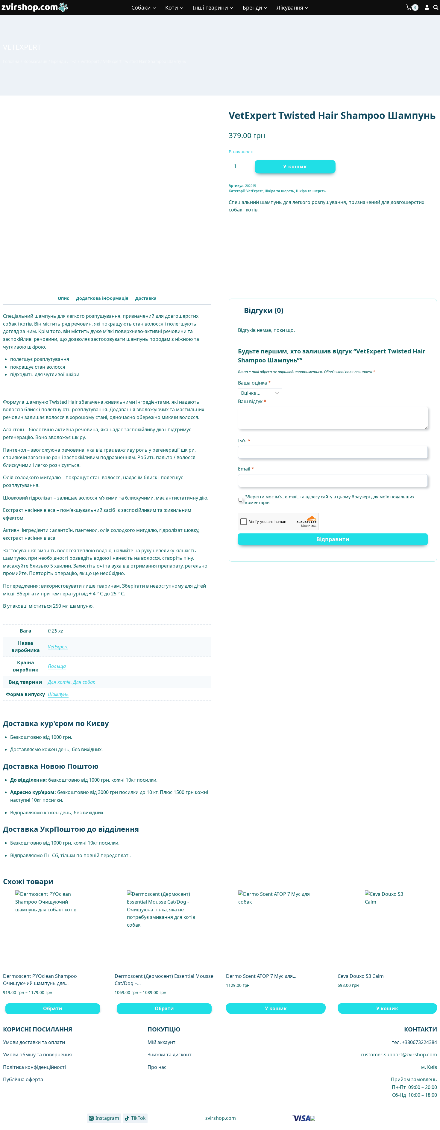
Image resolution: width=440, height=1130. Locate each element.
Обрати (52, 1008)
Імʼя (244, 441)
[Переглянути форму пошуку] (436, 7)
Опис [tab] (63, 298)
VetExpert (22, 47)
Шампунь (58, 694)
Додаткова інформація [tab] (102, 298)
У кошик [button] (276, 1008)
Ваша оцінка (254, 383)
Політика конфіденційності (34, 1067)
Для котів (59, 682)
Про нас (157, 1067)
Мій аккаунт (161, 1042)
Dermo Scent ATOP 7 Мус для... (261, 976)
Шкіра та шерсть (279, 191)
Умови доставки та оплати (34, 1042)
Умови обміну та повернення (37, 1054)
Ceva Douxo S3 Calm (361, 976)
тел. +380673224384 (414, 1042)
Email (246, 469)
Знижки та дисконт (170, 1054)
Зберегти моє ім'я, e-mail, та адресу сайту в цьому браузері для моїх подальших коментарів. (330, 499)
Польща (57, 666)
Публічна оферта (23, 1079)
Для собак (84, 682)
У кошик (295, 166)
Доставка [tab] (146, 298)
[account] (427, 7)
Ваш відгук (252, 401)
